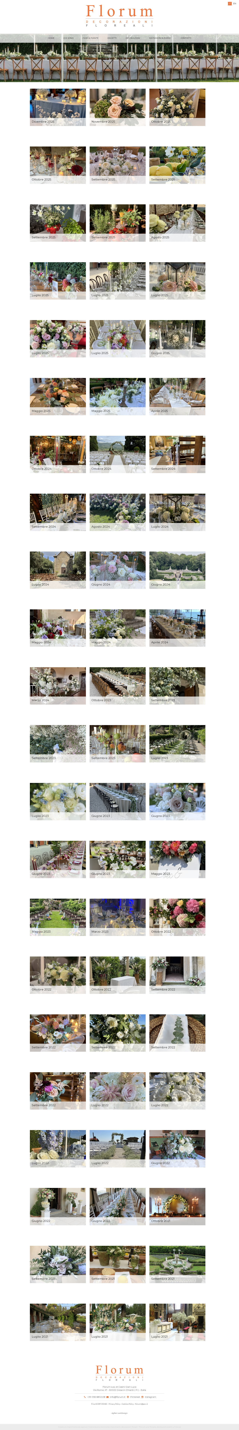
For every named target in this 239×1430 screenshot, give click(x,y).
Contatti (186, 38)
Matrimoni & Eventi (160, 38)
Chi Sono (68, 38)
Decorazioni (133, 38)
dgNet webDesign (120, 1413)
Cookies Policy (128, 1404)
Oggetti (112, 38)
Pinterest (135, 1397)
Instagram (150, 1397)
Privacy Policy (114, 1404)
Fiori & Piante (90, 38)
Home (51, 38)
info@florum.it (117, 1397)
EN (234, 3)
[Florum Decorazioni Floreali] (119, 16)
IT (230, 3)
